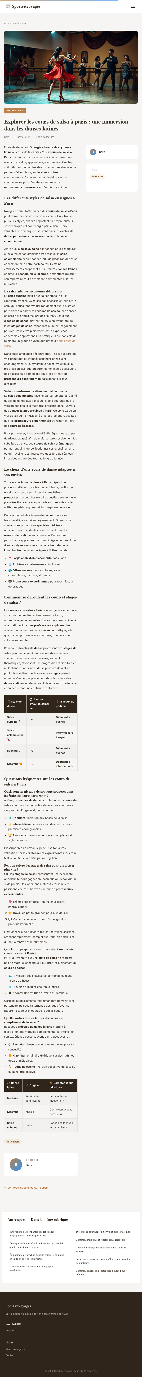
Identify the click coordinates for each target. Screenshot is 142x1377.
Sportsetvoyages (23, 6)
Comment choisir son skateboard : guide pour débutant (100, 1272)
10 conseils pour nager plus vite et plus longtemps (103, 1231)
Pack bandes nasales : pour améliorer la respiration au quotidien (103, 1260)
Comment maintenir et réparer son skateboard (100, 1239)
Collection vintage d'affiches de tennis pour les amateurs (101, 1249)
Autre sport (21, 23)
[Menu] (133, 6)
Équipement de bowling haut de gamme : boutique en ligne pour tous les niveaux (37, 1256)
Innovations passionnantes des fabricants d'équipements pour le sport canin (32, 1233)
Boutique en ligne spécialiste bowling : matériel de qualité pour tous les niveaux (37, 1245)
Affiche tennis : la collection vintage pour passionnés (32, 1268)
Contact (10, 1355)
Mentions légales (15, 1349)
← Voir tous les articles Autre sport (26, 1187)
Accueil (8, 23)
